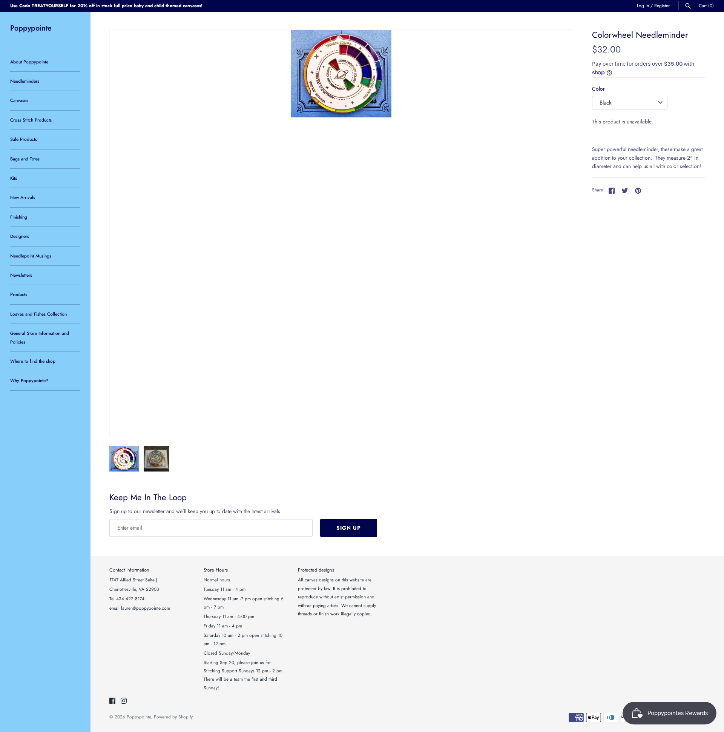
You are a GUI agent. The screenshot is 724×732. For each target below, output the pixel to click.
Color (598, 88)
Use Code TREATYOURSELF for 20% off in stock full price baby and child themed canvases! (106, 5)
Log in (643, 5)
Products (18, 294)
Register (662, 5)
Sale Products (23, 139)
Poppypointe (139, 717)
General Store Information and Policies (39, 337)
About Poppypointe (29, 62)
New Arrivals (22, 197)
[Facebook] (112, 701)
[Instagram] (124, 701)
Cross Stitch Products (31, 120)
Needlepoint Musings (30, 256)
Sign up (348, 528)
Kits (13, 178)
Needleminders (24, 81)
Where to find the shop (32, 361)
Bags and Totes (25, 159)
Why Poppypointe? (29, 380)
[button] (557, 234)
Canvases (19, 100)
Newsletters (21, 275)
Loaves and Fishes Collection (38, 314)
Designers (19, 236)
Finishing (18, 217)
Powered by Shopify (173, 717)
